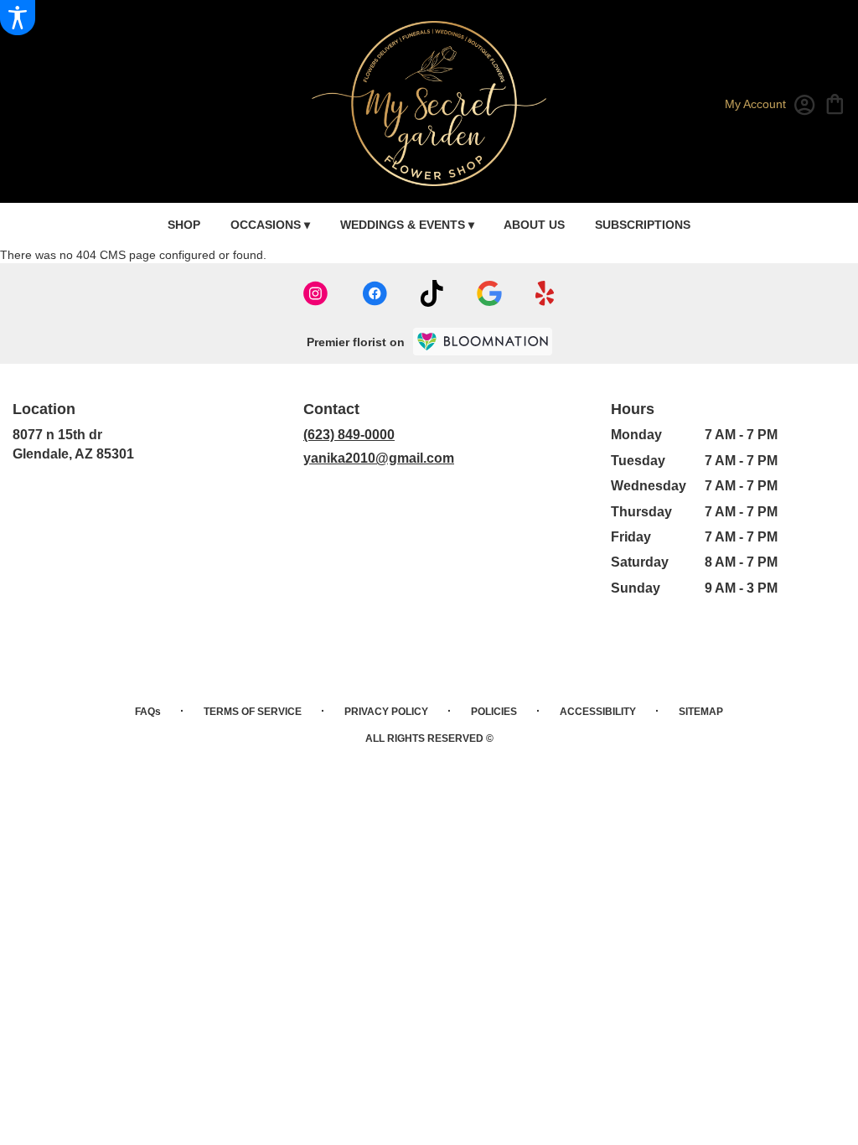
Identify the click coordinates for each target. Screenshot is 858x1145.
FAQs (148, 712)
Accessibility (598, 712)
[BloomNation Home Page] (482, 341)
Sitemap (701, 712)
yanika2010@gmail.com (378, 458)
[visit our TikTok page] (432, 293)
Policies (494, 712)
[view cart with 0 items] (834, 102)
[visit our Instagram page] (316, 293)
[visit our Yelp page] (545, 293)
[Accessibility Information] (17, 17)
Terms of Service (253, 712)
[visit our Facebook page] (374, 293)
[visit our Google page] (489, 293)
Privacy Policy (386, 712)
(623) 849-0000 (349, 434)
